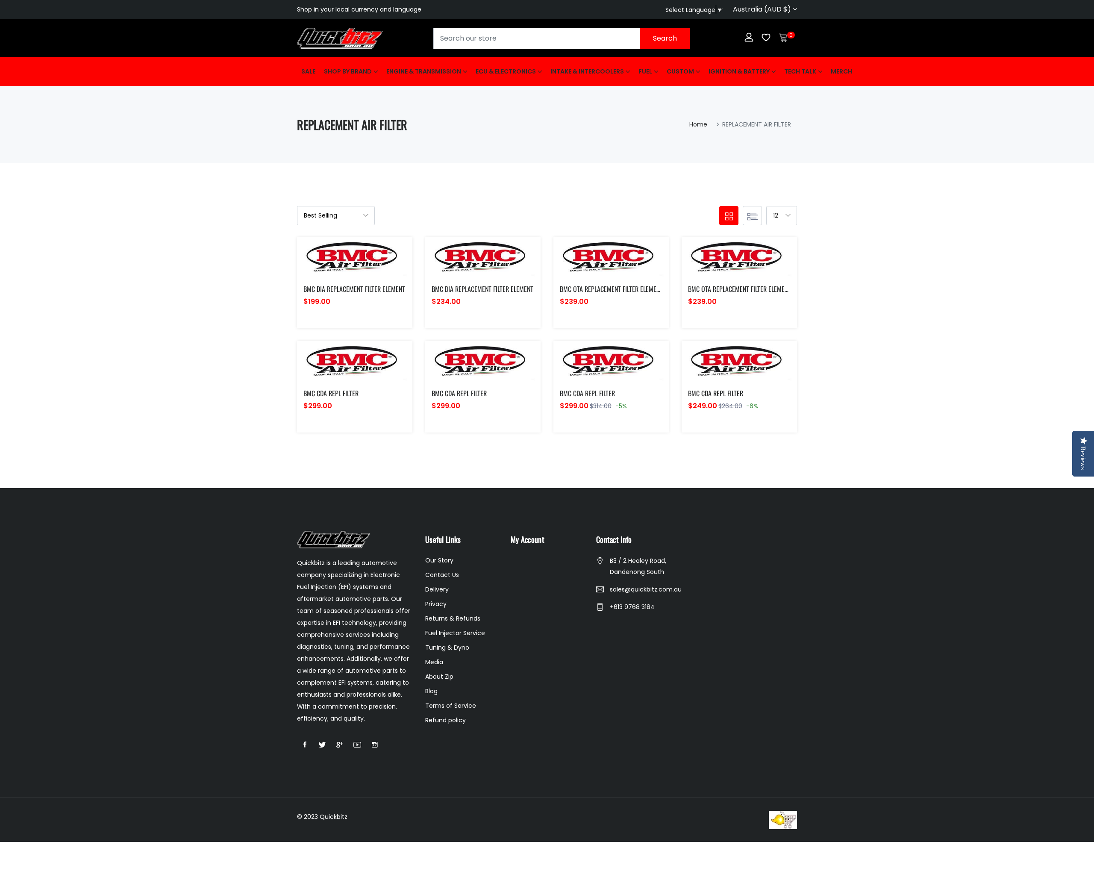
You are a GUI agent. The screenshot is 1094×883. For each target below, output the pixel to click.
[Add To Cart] (335, 268)
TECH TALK (800, 71)
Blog (431, 691)
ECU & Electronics (506, 71)
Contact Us (442, 575)
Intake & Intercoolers (587, 71)
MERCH (841, 71)
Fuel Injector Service (455, 633)
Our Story (439, 560)
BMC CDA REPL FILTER (331, 393)
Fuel (645, 71)
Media (434, 662)
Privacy (436, 604)
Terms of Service (450, 705)
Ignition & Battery (739, 71)
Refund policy (445, 720)
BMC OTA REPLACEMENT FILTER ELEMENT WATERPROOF (629, 289)
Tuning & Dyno (447, 647)
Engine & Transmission (423, 71)
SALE (308, 71)
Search (665, 38)
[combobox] (561, 38)
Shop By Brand (348, 71)
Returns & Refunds (452, 618)
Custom (680, 71)
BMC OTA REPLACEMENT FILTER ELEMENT (739, 289)
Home (698, 124)
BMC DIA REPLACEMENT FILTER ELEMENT (354, 289)
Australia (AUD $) (763, 9)
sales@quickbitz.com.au (646, 589)
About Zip (439, 676)
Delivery (437, 589)
